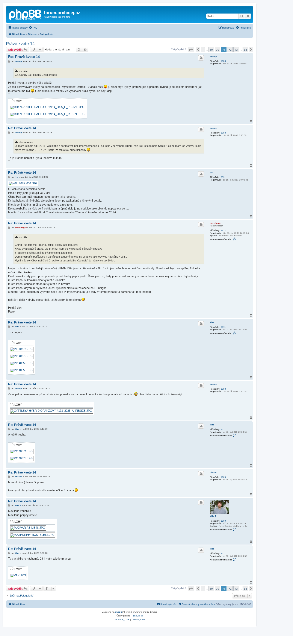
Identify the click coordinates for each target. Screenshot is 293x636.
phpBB (118, 612)
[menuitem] (33, 27)
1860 (223, 521)
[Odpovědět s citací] (201, 57)
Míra (212, 322)
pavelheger (216, 223)
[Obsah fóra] (25, 14)
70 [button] (217, 50)
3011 (223, 327)
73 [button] (236, 50)
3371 (223, 230)
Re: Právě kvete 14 (24, 57)
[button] (191, 49)
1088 (223, 61)
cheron (213, 472)
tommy (213, 56)
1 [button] (203, 50)
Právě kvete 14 (20, 43)
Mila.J (213, 516)
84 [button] (245, 50)
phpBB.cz (138, 616)
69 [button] (211, 50)
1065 (223, 477)
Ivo (211, 172)
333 (223, 177)
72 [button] (229, 50)
